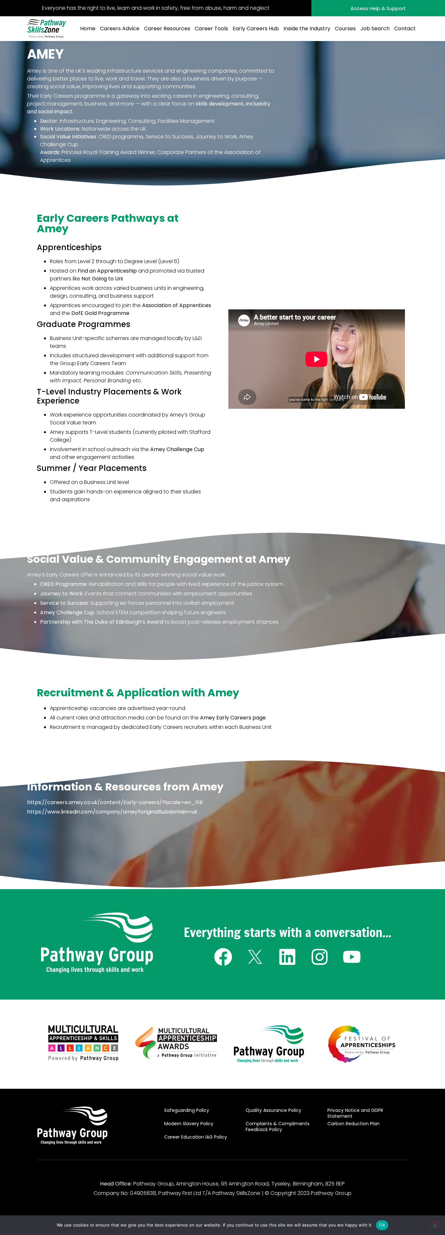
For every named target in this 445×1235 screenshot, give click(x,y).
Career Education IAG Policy (195, 1137)
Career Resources (167, 28)
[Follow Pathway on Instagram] (320, 957)
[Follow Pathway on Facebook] (223, 957)
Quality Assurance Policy (273, 1110)
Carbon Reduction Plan (353, 1123)
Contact (405, 28)
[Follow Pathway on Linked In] (287, 957)
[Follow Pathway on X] (255, 957)
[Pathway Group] (97, 943)
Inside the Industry (306, 28)
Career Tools (211, 28)
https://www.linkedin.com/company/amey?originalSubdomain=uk (112, 812)
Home (87, 28)
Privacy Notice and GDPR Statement (355, 1113)
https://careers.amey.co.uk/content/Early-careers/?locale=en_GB (115, 802)
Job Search (375, 28)
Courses (345, 28)
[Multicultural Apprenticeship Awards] (176, 1043)
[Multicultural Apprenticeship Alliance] (83, 1043)
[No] (434, 1225)
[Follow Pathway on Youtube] (352, 957)
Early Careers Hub (256, 28)
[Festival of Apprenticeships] (361, 1044)
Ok (382, 1225)
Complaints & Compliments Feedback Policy (277, 1126)
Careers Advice (119, 28)
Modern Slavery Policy (188, 1123)
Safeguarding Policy (186, 1110)
